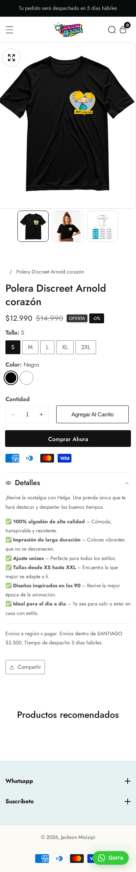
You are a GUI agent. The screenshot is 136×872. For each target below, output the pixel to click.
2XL (85, 347)
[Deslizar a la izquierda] (10, 226)
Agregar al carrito (92, 414)
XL (65, 347)
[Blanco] (26, 377)
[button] (112, 30)
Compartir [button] (29, 667)
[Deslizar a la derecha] (125, 226)
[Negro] (10, 377)
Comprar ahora (68, 439)
